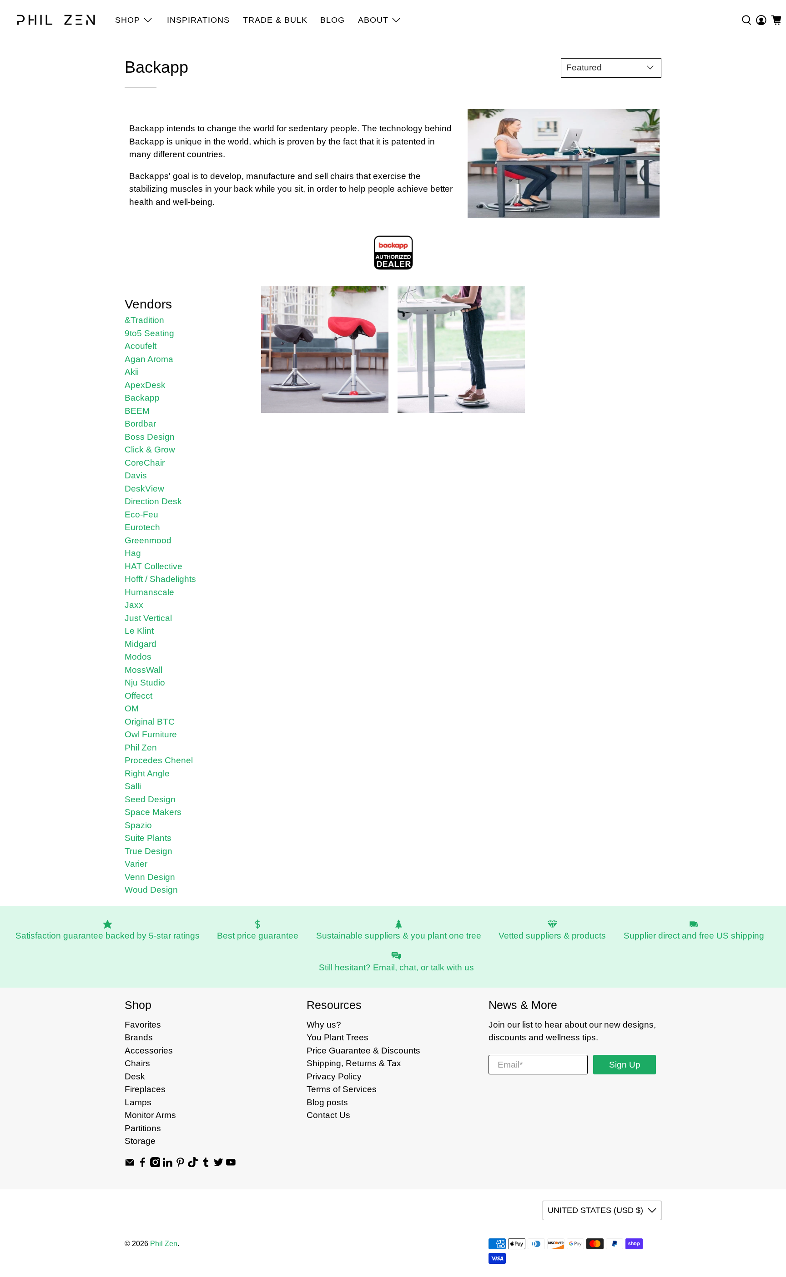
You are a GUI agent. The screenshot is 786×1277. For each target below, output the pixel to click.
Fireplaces (145, 1089)
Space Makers (153, 812)
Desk (135, 1076)
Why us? (324, 1024)
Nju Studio (145, 682)
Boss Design (150, 437)
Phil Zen (141, 747)
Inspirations (198, 20)
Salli (133, 786)
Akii (132, 372)
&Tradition (144, 320)
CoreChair (145, 462)
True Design (148, 851)
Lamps (138, 1102)
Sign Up (624, 1064)
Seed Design (150, 799)
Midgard (140, 644)
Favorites (143, 1024)
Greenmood (148, 540)
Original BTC (150, 721)
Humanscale (149, 592)
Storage (140, 1141)
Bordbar (140, 423)
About (373, 20)
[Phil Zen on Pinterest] (180, 1164)
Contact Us (328, 1115)
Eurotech (142, 527)
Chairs (137, 1063)
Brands (139, 1037)
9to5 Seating (149, 333)
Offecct (138, 696)
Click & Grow (150, 449)
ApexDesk (145, 385)
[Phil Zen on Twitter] (218, 1164)
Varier (136, 864)
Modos (138, 656)
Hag (133, 553)
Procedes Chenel (159, 760)
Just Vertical (148, 618)
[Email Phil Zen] (130, 1164)
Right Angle (147, 773)
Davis (136, 475)
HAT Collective (153, 566)
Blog (332, 20)
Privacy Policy (334, 1076)
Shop (127, 20)
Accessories (149, 1050)
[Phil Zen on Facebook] (142, 1164)
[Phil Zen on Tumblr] (206, 1164)
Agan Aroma (149, 359)
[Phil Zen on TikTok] (193, 1164)
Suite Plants (148, 838)
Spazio (138, 825)
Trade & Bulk (275, 20)
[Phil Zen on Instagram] (155, 1164)
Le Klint (139, 631)
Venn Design (150, 877)
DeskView (144, 488)
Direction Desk (153, 501)
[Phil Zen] (56, 20)
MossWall (143, 670)
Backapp (142, 397)
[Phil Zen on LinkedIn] (167, 1164)
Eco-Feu (141, 514)
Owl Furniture (151, 734)
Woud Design (151, 889)
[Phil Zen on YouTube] (231, 1164)
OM (132, 708)
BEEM (137, 411)
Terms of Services (342, 1089)
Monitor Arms (150, 1115)
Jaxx (134, 605)
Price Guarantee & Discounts (363, 1050)
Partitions (143, 1128)
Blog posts (327, 1102)
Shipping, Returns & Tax (354, 1063)
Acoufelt (140, 346)
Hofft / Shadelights (160, 579)
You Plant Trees (337, 1037)
